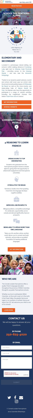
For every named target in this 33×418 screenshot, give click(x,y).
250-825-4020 (24, 2)
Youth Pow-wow (11, 96)
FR (30, 2)
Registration (17, 6)
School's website (10, 107)
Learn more (8, 310)
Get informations (10, 102)
